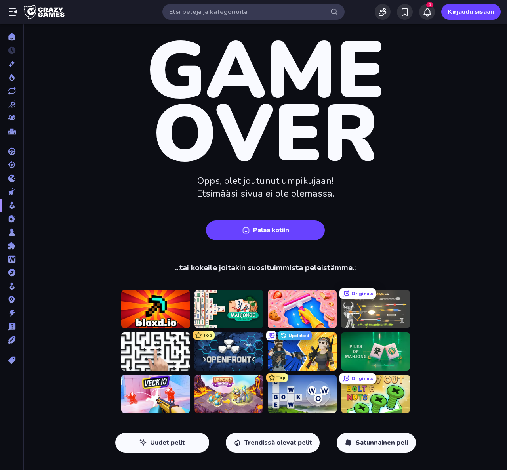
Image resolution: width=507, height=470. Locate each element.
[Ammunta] (11, 165)
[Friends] (383, 12)
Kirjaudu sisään (471, 12)
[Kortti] (11, 218)
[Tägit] (11, 360)
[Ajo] (11, 151)
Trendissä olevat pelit (278, 442)
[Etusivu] (11, 37)
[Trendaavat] (11, 77)
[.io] (11, 178)
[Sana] (11, 259)
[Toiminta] (11, 313)
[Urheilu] (11, 340)
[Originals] (11, 104)
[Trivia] (11, 326)
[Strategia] (11, 299)
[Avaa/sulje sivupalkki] (12, 11)
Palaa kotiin (271, 230)
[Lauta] (11, 232)
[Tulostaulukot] (11, 131)
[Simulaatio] (11, 286)
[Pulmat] (11, 245)
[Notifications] (427, 12)
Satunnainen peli (382, 442)
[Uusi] (11, 64)
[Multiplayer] (11, 117)
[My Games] (405, 12)
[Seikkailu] (11, 272)
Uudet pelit (167, 442)
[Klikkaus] (11, 192)
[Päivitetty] (11, 90)
